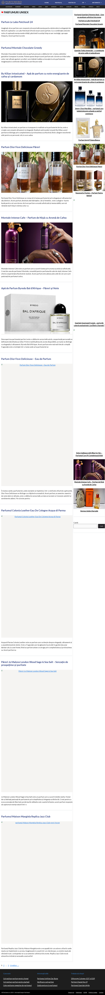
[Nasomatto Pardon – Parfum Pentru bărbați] (89, 181)
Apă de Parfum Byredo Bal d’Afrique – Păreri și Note (30, 288)
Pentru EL (58, 2)
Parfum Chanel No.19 (79, 982)
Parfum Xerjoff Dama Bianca (89, 140)
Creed (33, 6)
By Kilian (26, 6)
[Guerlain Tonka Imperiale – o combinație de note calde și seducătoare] (89, 38)
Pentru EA (72, 2)
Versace (91, 6)
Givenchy (53, 6)
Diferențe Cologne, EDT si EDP (83, 978)
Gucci (61, 6)
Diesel (40, 6)
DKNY (46, 6)
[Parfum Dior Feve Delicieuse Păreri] (89, 154)
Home (47, 2)
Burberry (18, 6)
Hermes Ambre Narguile (89, 511)
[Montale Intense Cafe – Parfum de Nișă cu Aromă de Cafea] (89, 470)
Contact (101, 992)
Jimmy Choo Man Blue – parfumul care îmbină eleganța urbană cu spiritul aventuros (89, 111)
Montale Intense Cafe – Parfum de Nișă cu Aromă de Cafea (34, 217)
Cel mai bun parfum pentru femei (15, 978)
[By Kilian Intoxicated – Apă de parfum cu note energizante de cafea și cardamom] (89, 67)
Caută (76, 523)
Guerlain (68, 6)
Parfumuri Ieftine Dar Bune (47, 978)
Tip (83, 2)
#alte (98, 6)
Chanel (83, 6)
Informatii (96, 2)
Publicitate (79, 992)
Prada (76, 6)
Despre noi (71, 992)
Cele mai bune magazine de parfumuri (17, 985)
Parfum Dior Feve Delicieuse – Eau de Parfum (26, 358)
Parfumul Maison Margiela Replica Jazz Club (25, 816)
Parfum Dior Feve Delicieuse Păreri (20, 147)
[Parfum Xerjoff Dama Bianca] (89, 128)
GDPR (85, 992)
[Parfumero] (11, 2)
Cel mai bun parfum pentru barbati (16, 982)
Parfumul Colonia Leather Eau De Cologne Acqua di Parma (33, 510)
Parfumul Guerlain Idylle (80, 985)
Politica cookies (93, 992)
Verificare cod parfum (45, 982)
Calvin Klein (8, 6)
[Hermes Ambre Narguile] (89, 499)
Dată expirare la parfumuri (47, 985)
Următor (14, 965)
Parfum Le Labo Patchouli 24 (17, 21)
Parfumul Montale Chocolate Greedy (21, 47)
